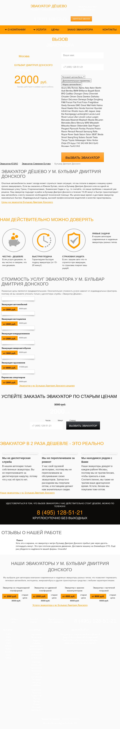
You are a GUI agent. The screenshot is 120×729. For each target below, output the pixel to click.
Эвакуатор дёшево (48, 6)
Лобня (36, 673)
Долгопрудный (36, 649)
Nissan (73, 125)
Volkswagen (80, 140)
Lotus (88, 116)
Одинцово (36, 690)
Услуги (41, 29)
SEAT (94, 134)
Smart (64, 137)
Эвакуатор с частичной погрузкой (104, 589)
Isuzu (81, 111)
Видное (36, 640)
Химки (36, 704)
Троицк (36, 701)
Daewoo (86, 96)
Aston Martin (95, 87)
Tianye (64, 140)
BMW (75, 90)
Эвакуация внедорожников (15, 333)
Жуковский (36, 655)
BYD (63, 93)
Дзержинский (36, 646)
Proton (98, 128)
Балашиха (36, 637)
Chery (85, 93)
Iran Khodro (72, 111)
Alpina (81, 87)
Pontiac (82, 128)
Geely (64, 105)
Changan (78, 93)
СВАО (8, 640)
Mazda (91, 119)
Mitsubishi (94, 122)
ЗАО (8, 655)
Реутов (36, 698)
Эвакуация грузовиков (13, 362)
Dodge (90, 99)
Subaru (82, 137)
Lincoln (82, 116)
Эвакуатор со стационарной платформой (16, 589)
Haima (100, 105)
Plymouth (74, 128)
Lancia (92, 113)
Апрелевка (36, 634)
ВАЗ (91, 143)
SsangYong (72, 137)
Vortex (95, 140)
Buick (97, 90)
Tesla (95, 137)
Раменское (36, 695)
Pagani (96, 125)
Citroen (73, 96)
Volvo (89, 140)
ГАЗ (78, 143)
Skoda (100, 134)
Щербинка (36, 710)
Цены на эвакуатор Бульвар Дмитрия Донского (27, 202)
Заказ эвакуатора (80, 29)
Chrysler (65, 96)
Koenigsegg (70, 113)
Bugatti (91, 90)
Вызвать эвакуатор (82, 157)
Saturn (82, 134)
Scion (88, 134)
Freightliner (93, 102)
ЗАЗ (82, 143)
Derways (82, 99)
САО (8, 637)
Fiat (75, 102)
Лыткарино (36, 676)
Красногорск (36, 668)
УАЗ (78, 145)
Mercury (80, 122)
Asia (87, 87)
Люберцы (36, 679)
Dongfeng (98, 99)
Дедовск (36, 643)
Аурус (73, 143)
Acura (64, 87)
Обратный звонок (81, 19)
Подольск (36, 692)
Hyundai (98, 108)
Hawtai (70, 108)
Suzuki (89, 137)
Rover (70, 134)
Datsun (64, 99)
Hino (76, 108)
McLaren (99, 119)
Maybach (83, 119)
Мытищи (36, 682)
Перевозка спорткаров (13, 377)
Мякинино (36, 671)
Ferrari (69, 102)
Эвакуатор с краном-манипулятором (75, 589)
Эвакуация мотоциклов (13, 318)
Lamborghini (82, 113)
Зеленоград (36, 657)
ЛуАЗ (95, 143)
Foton (85, 102)
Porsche (90, 128)
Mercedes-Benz (68, 122)
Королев (36, 662)
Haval (64, 108)
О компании (16, 29)
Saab (76, 134)
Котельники (36, 665)
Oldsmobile (82, 125)
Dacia (79, 96)
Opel (90, 125)
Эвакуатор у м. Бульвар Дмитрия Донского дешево (47, 385)
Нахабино (36, 685)
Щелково (36, 707)
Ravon (64, 131)
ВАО (8, 643)
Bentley (69, 90)
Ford (79, 102)
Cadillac (69, 93)
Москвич (65, 145)
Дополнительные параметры (76, 80)
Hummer (90, 108)
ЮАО (8, 649)
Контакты (110, 29)
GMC (78, 105)
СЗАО (8, 657)
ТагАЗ (73, 145)
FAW (63, 102)
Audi (63, 90)
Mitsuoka (65, 125)
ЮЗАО (8, 652)
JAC (86, 111)
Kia (62, 113)
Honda (82, 108)
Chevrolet (93, 93)
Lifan (76, 116)
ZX (68, 143)
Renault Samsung (84, 131)
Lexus (70, 116)
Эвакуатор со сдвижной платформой (45, 589)
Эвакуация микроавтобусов (16, 348)
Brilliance (83, 90)
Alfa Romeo (72, 87)
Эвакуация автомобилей (14, 304)
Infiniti (64, 111)
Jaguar (92, 111)
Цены (55, 29)
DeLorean (73, 99)
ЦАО (8, 634)
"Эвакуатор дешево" (50, 719)
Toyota (71, 140)
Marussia (65, 119)
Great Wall (86, 105)
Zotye (64, 143)
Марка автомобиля (71, 84)
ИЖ (86, 143)
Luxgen (95, 116)
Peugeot (65, 128)
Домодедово (36, 652)
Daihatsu (95, 96)
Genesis (71, 105)
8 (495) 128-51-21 (50, 19)
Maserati (74, 119)
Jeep (98, 111)
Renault (71, 131)
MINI (87, 122)
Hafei (93, 105)
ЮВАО (8, 646)
